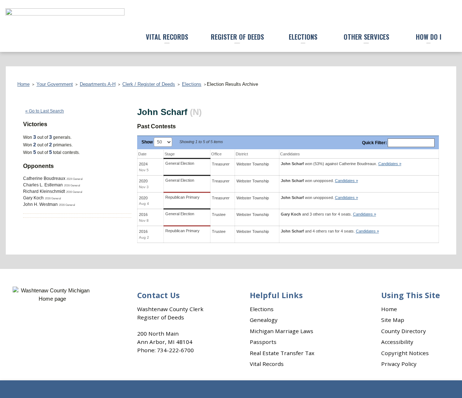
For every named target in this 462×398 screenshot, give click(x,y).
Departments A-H (98, 84)
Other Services (366, 36)
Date (142, 154)
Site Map (392, 319)
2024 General (74, 179)
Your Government (54, 84)
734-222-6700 (175, 350)
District (242, 154)
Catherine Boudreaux (44, 178)
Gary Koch (33, 197)
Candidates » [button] (389, 164)
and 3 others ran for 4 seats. (328, 214)
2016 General (72, 185)
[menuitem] (167, 37)
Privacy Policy (399, 363)
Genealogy (264, 319)
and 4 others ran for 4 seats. (330, 231)
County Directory (403, 331)
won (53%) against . (341, 164)
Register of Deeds (237, 36)
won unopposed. (319, 180)
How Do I (428, 36)
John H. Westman (40, 204)
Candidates (290, 154)
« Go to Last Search (44, 111)
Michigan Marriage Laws (281, 331)
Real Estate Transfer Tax (282, 353)
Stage (170, 154)
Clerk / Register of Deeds (148, 84)
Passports (263, 341)
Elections (303, 36)
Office (216, 154)
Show (147, 142)
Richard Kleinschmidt (44, 191)
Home (23, 84)
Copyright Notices (405, 353)
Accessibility (397, 341)
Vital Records (167, 36)
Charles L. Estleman (43, 184)
